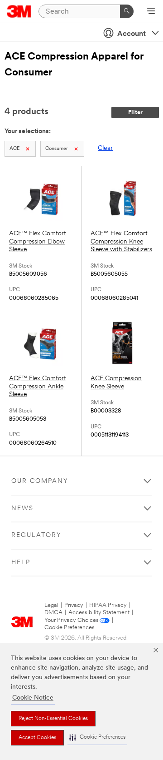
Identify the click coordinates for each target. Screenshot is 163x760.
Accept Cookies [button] (37, 737)
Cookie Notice (32, 698)
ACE (14, 148)
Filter (135, 112)
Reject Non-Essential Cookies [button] (53, 718)
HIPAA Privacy (108, 605)
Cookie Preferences (69, 628)
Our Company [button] (39, 481)
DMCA (53, 613)
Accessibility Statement (98, 613)
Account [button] (131, 34)
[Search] (127, 11)
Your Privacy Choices (71, 620)
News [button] (22, 508)
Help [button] (20, 562)
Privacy (73, 605)
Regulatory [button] (36, 535)
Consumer (56, 148)
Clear (105, 148)
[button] (97, 737)
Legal (51, 605)
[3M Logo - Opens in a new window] (19, 11)
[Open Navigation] (151, 11)
